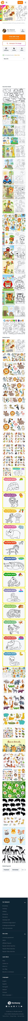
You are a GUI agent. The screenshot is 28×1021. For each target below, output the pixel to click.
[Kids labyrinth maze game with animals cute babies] (13, 886)
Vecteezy (4, 1005)
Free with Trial (14, 37)
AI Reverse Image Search (9, 1019)
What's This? (17, 55)
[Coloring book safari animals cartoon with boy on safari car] (13, 344)
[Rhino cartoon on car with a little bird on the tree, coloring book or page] (13, 195)
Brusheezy (5, 1002)
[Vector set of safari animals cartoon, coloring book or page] (6, 118)
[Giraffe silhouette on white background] (13, 951)
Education (5, 1013)
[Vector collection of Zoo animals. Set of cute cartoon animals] (8, 805)
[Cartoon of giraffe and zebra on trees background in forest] (9, 157)
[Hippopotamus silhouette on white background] (13, 903)
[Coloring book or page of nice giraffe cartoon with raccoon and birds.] (13, 223)
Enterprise (5, 1011)
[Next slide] (21, 966)
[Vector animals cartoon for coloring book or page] (13, 95)
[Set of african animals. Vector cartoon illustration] (13, 758)
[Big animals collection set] (7, 859)
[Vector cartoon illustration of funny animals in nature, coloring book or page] (13, 139)
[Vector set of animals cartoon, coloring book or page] (13, 108)
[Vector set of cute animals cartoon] (6, 149)
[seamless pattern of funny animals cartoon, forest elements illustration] (13, 239)
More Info (6, 58)
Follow (22, 31)
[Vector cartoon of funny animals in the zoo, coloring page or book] (13, 168)
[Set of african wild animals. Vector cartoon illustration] (13, 775)
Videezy (4, 1008)
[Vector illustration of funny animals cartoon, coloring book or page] (13, 284)
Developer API (6, 1016)
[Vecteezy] (2, 2)
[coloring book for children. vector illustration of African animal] (9, 533)
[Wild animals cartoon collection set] (8, 871)
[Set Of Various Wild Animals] (8, 463)
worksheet (15, 966)
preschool (6, 966)
